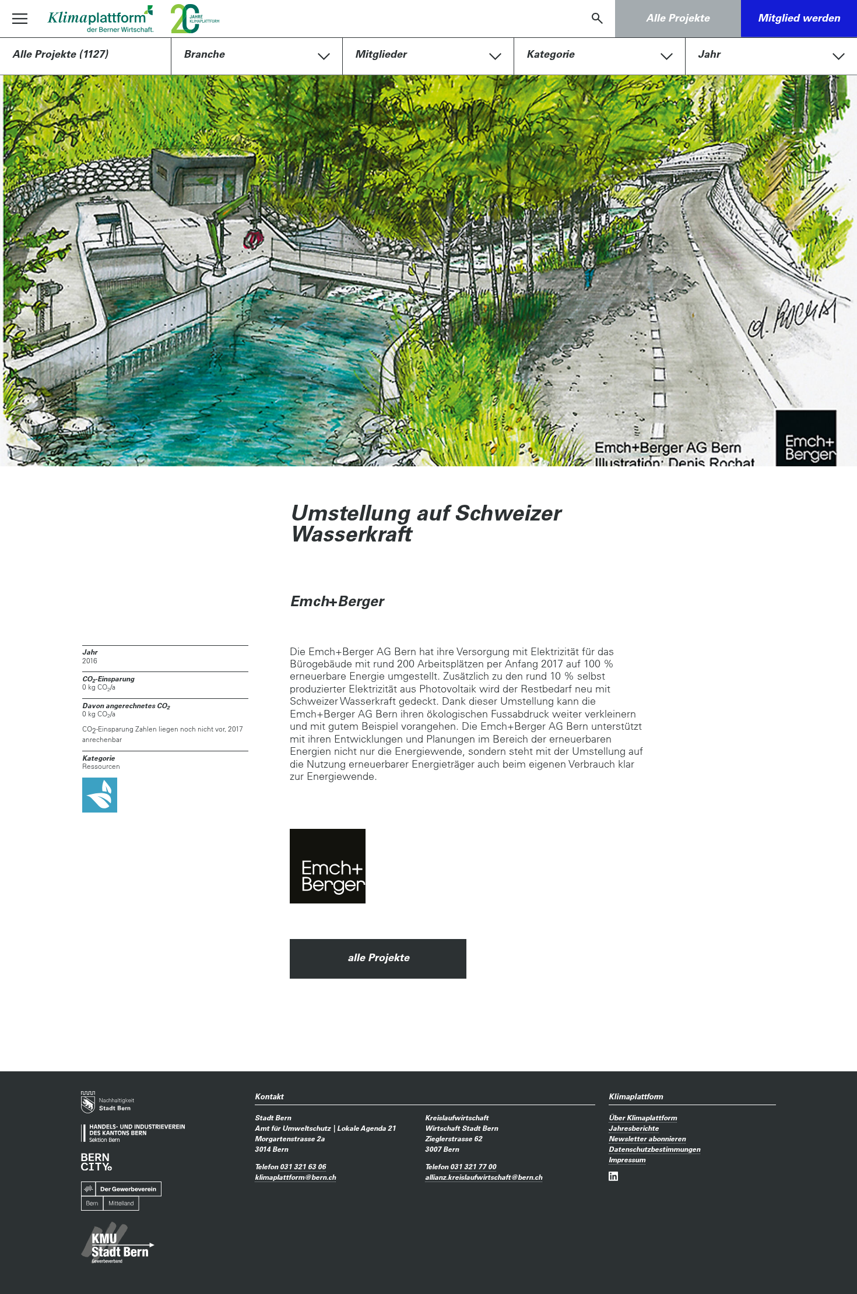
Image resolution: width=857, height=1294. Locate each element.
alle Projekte (378, 957)
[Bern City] (96, 1162)
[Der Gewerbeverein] (121, 1196)
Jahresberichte (634, 1128)
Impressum (627, 1159)
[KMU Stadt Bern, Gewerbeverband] (117, 1243)
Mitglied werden (799, 17)
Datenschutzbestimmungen (654, 1149)
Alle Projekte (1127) (60, 54)
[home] (100, 18)
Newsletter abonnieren (647, 1138)
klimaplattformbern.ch (295, 1177)
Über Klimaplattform (643, 1117)
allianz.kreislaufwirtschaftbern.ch (483, 1177)
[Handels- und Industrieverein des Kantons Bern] (133, 1133)
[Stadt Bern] (107, 1102)
